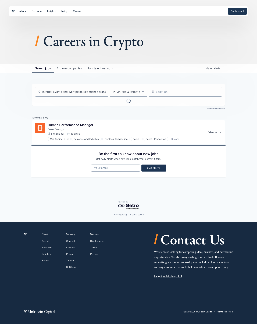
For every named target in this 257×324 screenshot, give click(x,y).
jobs (43, 68)
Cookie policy (137, 214)
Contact (70, 241)
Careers (70, 247)
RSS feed (71, 267)
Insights (46, 254)
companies (69, 68)
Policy (45, 260)
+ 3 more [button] (174, 139)
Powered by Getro (216, 108)
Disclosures (96, 241)
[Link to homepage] (13, 11)
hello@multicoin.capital (168, 276)
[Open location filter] (217, 92)
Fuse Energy (56, 129)
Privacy (94, 254)
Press (69, 254)
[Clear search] (104, 92)
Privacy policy (120, 214)
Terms (93, 247)
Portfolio (47, 247)
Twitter (70, 260)
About (45, 241)
